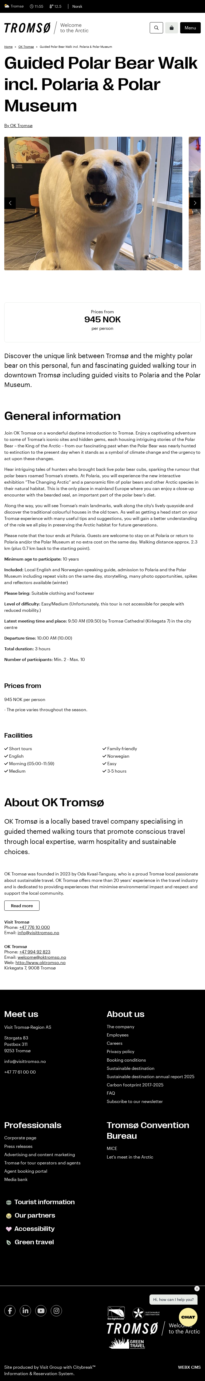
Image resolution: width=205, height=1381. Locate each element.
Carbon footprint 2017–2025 (135, 1084)
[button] (10, 203)
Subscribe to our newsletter (135, 1101)
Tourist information (44, 1202)
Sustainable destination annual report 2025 (150, 1076)
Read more (22, 905)
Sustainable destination (131, 1068)
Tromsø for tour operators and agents (42, 1162)
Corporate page (20, 1137)
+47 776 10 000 (34, 927)
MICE (112, 1148)
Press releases (18, 1146)
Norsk (77, 6)
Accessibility (34, 1229)
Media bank (15, 1179)
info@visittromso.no (38, 932)
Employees (118, 1034)
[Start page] (46, 27)
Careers (115, 1043)
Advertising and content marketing (39, 1154)
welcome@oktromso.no (42, 957)
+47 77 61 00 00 (20, 1071)
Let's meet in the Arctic (130, 1156)
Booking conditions (126, 1059)
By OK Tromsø (18, 125)
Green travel (33, 1242)
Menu (190, 27)
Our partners (34, 1215)
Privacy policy (120, 1051)
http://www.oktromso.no (40, 962)
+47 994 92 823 (34, 951)
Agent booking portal (25, 1170)
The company (120, 1026)
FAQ (111, 1093)
